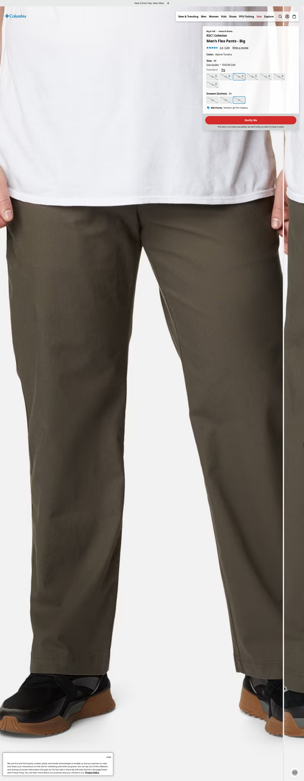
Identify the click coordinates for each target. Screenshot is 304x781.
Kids (224, 16)
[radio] (212, 76)
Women (214, 16)
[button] (294, 772)
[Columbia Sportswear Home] (15, 16)
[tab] (212, 70)
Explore (269, 16)
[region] (152, 393)
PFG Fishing (246, 16)
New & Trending (188, 16)
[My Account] (287, 16)
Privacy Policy (92, 772)
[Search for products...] (280, 16)
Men (203, 16)
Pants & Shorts (225, 31)
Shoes (233, 16)
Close (108, 757)
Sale (259, 16)
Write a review (240, 47)
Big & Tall (210, 31)
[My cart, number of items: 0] (294, 16)
